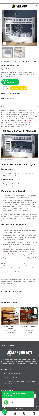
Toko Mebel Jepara (10, 254)
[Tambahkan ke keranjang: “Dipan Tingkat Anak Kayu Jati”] (35, 312)
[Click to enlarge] (4, 43)
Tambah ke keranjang (19, 88)
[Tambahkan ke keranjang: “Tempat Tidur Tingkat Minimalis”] (16, 312)
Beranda (3, 61)
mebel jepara (27, 359)
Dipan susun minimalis (29, 120)
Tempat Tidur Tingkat (23, 61)
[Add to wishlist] (16, 309)
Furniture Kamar (11, 61)
